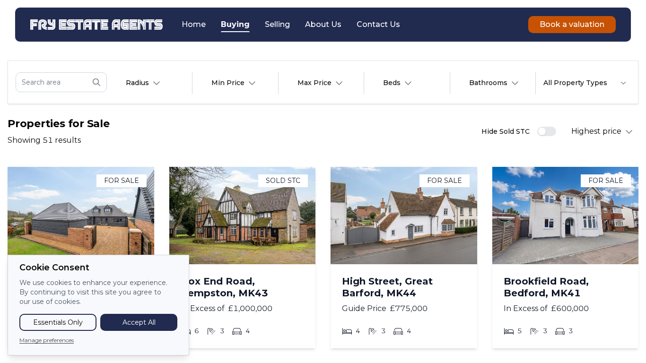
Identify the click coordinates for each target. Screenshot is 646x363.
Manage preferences (46, 340)
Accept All (139, 322)
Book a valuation (572, 24)
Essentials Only (58, 322)
